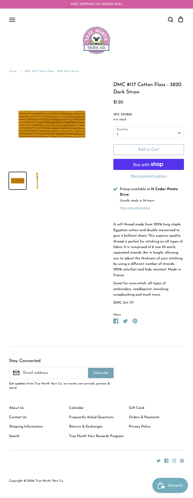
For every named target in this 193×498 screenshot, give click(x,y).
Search (14, 436)
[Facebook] (164, 461)
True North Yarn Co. (49, 480)
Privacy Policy (140, 427)
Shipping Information (26, 427)
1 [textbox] (117, 134)
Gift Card (136, 408)
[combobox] (148, 132)
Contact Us (18, 417)
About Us (16, 408)
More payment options (149, 176)
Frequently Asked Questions (91, 417)
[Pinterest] (180, 461)
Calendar (76, 408)
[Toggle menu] (12, 19)
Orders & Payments (144, 417)
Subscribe (100, 373)
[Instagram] (172, 461)
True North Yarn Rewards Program (96, 436)
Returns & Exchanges (86, 427)
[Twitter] (157, 461)
